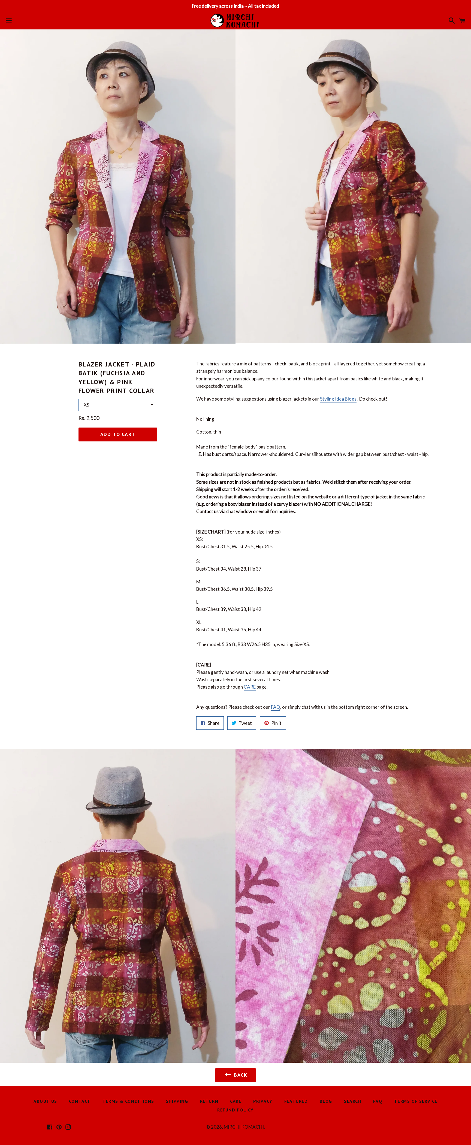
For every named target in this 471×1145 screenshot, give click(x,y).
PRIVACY (263, 1101)
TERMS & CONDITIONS (128, 1101)
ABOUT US (45, 1101)
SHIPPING (177, 1101)
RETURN (209, 1101)
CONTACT (80, 1101)
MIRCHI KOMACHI (244, 1127)
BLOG (326, 1101)
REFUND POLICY (235, 1110)
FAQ (275, 707)
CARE (250, 687)
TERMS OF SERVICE (415, 1101)
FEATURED (296, 1101)
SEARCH (352, 1101)
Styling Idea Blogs (338, 399)
